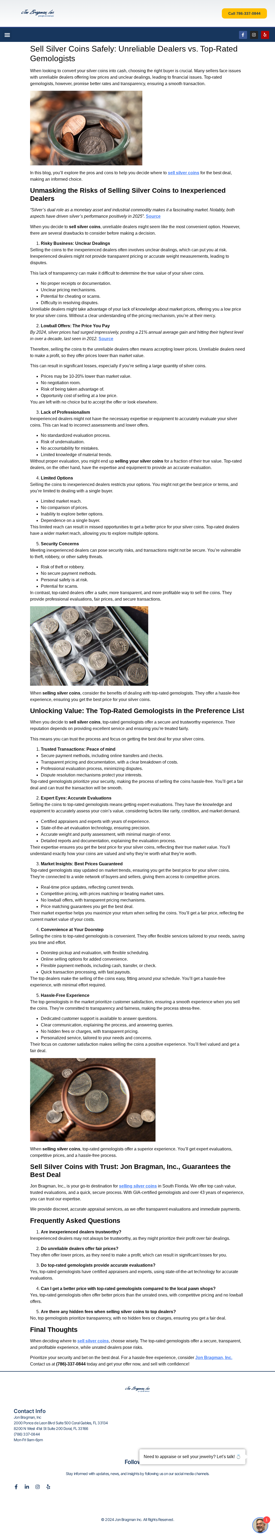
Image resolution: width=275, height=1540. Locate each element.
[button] (7, 34)
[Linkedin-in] (26, 1486)
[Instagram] (254, 35)
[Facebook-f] (243, 35)
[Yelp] (265, 35)
